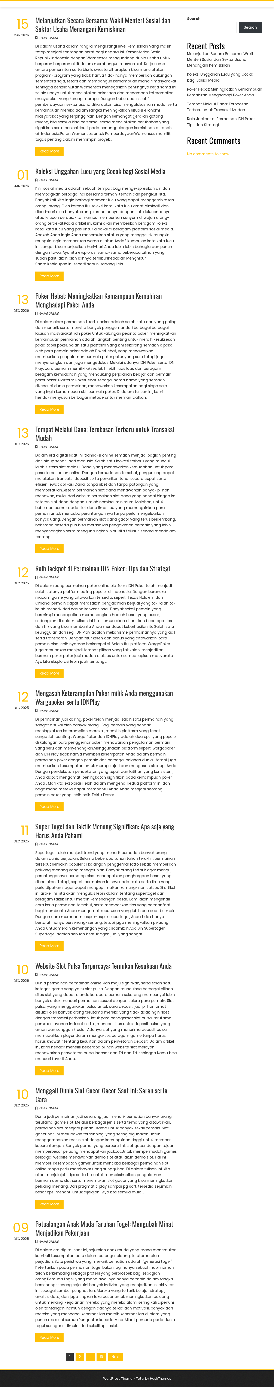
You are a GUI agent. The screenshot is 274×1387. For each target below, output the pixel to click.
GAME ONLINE (49, 38)
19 (101, 1356)
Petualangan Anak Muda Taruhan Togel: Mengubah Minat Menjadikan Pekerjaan (104, 1228)
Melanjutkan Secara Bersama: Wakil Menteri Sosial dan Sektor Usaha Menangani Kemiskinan (102, 24)
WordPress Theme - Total (123, 1378)
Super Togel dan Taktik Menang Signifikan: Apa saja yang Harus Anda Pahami (104, 830)
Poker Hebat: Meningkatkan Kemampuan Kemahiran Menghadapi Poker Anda (98, 300)
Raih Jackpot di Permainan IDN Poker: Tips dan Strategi (102, 568)
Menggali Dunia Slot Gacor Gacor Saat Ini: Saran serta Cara (101, 1094)
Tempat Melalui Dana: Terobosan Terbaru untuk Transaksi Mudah (104, 433)
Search (194, 18)
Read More (49, 151)
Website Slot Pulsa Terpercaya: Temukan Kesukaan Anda (103, 966)
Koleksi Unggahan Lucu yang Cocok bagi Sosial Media (100, 171)
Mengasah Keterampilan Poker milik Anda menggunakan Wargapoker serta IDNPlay (104, 697)
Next (116, 1356)
